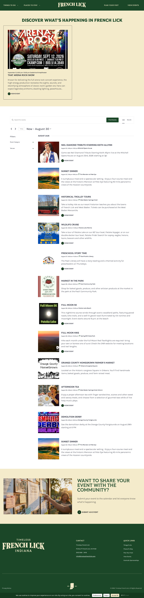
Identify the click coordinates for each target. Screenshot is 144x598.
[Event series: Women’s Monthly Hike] (79, 336)
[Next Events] (15, 129)
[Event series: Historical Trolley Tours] (79, 200)
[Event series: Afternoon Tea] (79, 390)
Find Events (112, 120)
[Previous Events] (11, 129)
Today (21, 129)
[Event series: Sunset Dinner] (79, 174)
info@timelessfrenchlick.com (85, 556)
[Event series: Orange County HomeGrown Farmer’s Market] (79, 366)
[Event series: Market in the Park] (79, 284)
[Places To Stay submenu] (39, 5)
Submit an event (90, 512)
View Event (15, 94)
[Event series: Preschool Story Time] (79, 256)
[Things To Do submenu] (17, 5)
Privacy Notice (6, 588)
